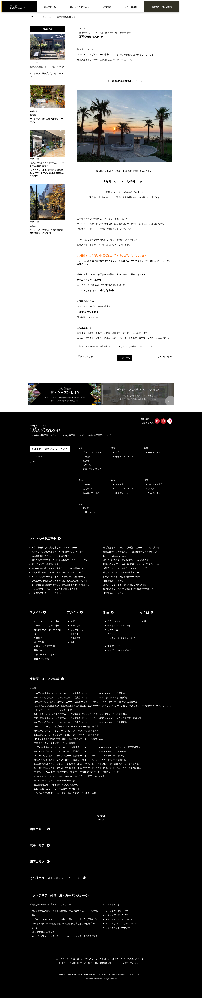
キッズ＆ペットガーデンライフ (119, 928)
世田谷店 (87, 457)
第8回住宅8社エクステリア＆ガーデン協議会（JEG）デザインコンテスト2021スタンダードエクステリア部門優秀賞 (87, 768)
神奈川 (114, 480)
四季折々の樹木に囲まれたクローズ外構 (121, 577)
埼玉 (146, 480)
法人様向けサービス (79, 7)
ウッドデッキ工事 (111, 904)
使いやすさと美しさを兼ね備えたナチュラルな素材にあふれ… (61, 568)
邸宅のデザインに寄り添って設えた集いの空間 (125, 585)
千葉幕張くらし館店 (124, 457)
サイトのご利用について (132, 959)
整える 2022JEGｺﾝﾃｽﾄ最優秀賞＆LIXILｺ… (123, 572)
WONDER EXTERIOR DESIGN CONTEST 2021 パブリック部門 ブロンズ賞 (69, 776)
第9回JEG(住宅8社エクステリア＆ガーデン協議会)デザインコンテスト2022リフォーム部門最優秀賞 (80, 751)
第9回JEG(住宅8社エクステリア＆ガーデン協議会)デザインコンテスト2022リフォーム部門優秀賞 (79, 756)
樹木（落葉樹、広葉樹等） (44, 932)
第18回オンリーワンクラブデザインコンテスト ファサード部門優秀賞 (66, 735)
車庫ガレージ (113, 646)
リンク (33, 462)
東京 (81, 448)
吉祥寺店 (87, 465)
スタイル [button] (36, 612)
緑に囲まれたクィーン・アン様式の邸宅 (50, 556)
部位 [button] (106, 612)
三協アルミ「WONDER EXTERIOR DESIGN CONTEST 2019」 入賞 (65, 793)
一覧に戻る (124, 358)
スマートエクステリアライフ (118, 919)
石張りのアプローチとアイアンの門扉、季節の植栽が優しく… (61, 577)
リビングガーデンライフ (116, 911)
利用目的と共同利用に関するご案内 (75, 963)
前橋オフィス (154, 452)
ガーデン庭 (39, 642)
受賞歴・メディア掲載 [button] (44, 679)
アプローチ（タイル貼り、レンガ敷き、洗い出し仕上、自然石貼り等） (65, 919)
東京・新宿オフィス (92, 469)
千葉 (113, 448)
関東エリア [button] (37, 829)
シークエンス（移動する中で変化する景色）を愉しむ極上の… (61, 585)
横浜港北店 (120, 484)
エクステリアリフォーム (45, 654)
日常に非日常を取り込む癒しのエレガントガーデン (55, 547)
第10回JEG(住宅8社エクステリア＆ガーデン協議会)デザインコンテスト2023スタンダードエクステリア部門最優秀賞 (87, 718)
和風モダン (76, 638)
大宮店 (151, 489)
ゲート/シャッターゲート (119, 625)
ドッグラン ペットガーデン (120, 650)
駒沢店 (86, 461)
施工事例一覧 (50, 7)
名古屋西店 (88, 489)
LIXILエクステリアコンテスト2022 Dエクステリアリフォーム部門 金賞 (68, 739)
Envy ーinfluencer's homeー (116, 556)
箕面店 (86, 508)
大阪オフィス (89, 512)
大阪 (81, 504)
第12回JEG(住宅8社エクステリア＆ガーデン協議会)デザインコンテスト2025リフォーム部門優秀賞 (79, 693)
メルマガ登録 (131, 7)
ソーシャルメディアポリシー (127, 963)
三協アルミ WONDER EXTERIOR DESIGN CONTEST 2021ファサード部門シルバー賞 (76, 772)
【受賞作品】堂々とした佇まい (46, 593)
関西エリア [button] (37, 861)
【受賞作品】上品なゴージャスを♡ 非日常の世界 (56, 589)
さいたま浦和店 (155, 484)
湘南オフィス (121, 493)
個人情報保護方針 (103, 963)
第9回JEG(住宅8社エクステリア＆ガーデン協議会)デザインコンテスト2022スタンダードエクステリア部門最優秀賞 (87, 747)
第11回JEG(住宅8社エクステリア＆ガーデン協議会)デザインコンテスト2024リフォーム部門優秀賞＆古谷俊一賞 (85, 702)
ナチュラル (76, 625)
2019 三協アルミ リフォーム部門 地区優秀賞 (56, 789)
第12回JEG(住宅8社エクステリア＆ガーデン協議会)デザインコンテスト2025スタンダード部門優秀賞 (80, 697)
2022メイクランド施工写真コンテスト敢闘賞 (54, 743)
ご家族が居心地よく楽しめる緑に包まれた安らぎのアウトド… (61, 581)
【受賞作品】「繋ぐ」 (113, 581)
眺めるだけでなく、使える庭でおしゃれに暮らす (126, 560)
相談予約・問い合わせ (161, 7)
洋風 (73, 642)
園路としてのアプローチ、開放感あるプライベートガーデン (60, 560)
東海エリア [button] (37, 845)
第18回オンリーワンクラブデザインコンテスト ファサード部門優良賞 (66, 726)
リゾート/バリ (77, 630)
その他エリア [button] (55, 878)
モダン (74, 621)
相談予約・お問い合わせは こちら (50, 449)
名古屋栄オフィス (91, 493)
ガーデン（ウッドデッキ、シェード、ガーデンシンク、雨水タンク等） (65, 936)
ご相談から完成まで (109, 959)
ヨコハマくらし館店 (124, 489)
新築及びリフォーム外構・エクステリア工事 (50, 904)
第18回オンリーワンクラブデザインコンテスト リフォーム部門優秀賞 (66, 731)
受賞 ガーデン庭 (41, 659)
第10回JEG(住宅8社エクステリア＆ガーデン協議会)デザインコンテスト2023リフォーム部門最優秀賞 (80, 714)
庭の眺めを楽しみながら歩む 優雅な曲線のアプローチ (128, 589)
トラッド (75, 634)
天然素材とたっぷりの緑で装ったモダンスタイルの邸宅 (57, 572)
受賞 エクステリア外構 (44, 646)
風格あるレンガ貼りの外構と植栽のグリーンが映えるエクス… (132, 564)
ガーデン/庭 (112, 630)
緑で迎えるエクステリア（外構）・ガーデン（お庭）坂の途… (132, 547)
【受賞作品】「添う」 (113, 593)
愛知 (81, 480)
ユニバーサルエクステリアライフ (120, 923)
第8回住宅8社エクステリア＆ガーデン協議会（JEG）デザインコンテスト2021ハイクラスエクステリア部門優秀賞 (86, 764)
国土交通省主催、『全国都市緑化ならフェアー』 (56, 785)
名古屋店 (87, 484)
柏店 (117, 452)
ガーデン (111, 634)
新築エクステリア (42, 650)
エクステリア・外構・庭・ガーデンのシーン (59, 895)
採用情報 (107, 7)
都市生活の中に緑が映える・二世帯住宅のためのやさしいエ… (132, 552)
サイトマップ (36, 456)
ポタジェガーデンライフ (116, 915)
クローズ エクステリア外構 (46, 625)
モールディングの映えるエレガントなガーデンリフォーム (58, 552)
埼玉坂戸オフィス (156, 493)
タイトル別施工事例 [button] (43, 538)
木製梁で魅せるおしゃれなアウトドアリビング (125, 568)
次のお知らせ (163, 356)
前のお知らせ (86, 356)
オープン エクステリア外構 (46, 621)
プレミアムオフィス (92, 452)
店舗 (146, 621)
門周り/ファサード (116, 621)
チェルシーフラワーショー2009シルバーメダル (55, 780)
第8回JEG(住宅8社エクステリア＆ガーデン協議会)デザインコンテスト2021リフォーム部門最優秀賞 (80, 760)
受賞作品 (38, 638)
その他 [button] (144, 612)
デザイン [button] (72, 612)
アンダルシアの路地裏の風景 (45, 564)
